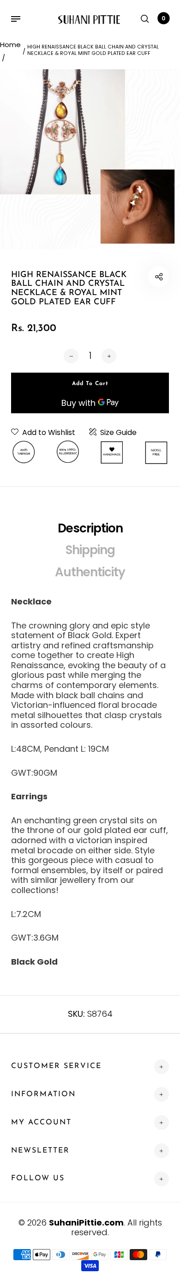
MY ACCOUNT (41, 1122)
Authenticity (90, 572)
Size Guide (118, 432)
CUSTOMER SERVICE (56, 1066)
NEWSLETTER (40, 1150)
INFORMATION (43, 1094)
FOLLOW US (38, 1178)
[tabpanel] (90, 159)
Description (90, 528)
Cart (163, 18)
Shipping (90, 550)
